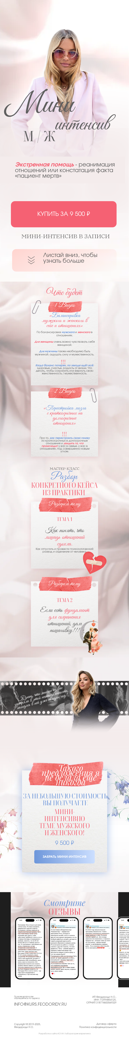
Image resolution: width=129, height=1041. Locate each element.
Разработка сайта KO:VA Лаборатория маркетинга (65, 1034)
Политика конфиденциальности (98, 1027)
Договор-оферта (106, 1024)
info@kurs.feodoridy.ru (40, 1004)
